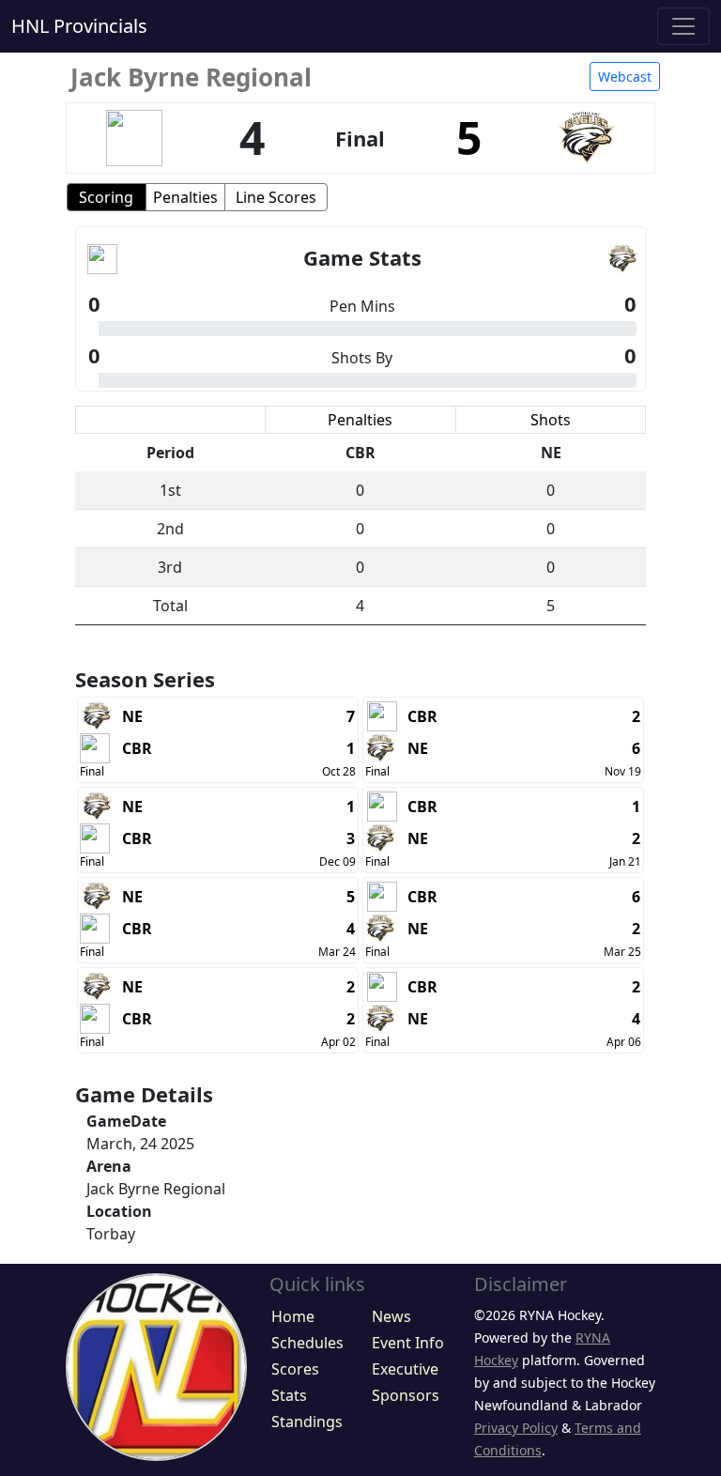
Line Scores (276, 197)
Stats (289, 1395)
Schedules (307, 1342)
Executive (405, 1369)
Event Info (408, 1342)
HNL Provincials (79, 25)
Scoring (106, 197)
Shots (550, 419)
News (391, 1316)
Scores (295, 1369)
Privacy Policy (516, 1428)
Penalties (185, 197)
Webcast (625, 76)
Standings (307, 1421)
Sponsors (405, 1395)
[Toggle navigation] (683, 26)
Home (292, 1316)
